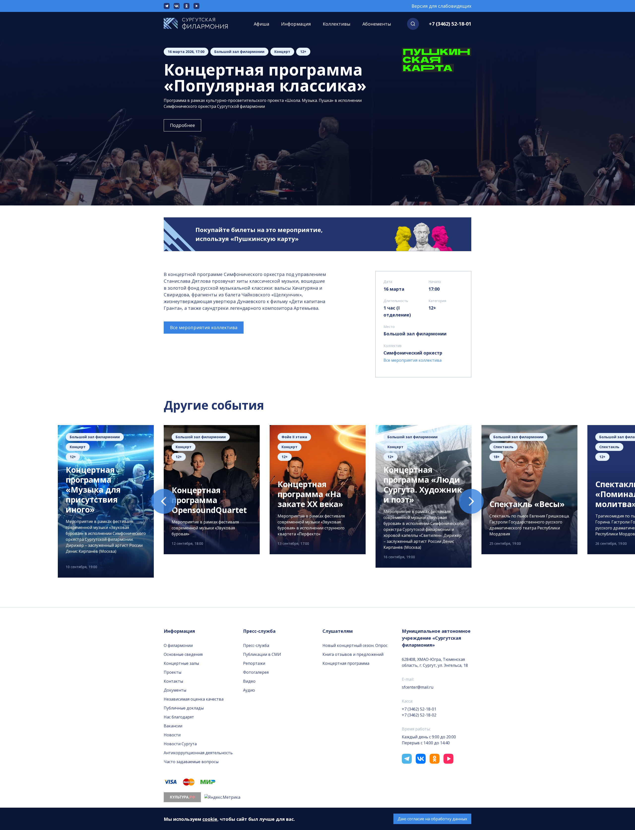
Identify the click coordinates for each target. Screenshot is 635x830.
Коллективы (336, 24)
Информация (296, 24)
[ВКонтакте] (177, 6)
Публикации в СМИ (262, 654)
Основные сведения (183, 654)
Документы (175, 690)
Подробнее (182, 125)
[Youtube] (196, 6)
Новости (172, 735)
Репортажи (254, 663)
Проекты (172, 672)
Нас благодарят (179, 717)
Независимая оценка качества (193, 699)
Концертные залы (181, 663)
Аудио (249, 690)
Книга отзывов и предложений (352, 654)
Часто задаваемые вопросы (191, 761)
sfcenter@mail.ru (417, 687)
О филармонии (178, 645)
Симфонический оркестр (412, 353)
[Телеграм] (167, 6)
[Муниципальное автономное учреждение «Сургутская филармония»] (201, 24)
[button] (413, 24)
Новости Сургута (180, 744)
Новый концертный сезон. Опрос (354, 645)
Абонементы (376, 24)
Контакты (173, 681)
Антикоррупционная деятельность (198, 752)
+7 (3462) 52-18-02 (419, 715)
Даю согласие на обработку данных (432, 819)
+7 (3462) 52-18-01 (450, 23)
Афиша (261, 24)
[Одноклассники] (187, 6)
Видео (249, 681)
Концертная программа (345, 663)
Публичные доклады (184, 708)
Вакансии (173, 726)
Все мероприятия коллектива (203, 327)
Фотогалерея (256, 672)
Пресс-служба (256, 645)
